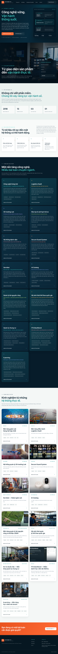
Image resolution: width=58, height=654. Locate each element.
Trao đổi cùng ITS (50, 628)
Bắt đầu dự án (19, 33)
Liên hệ (41, 2)
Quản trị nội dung (53, 651)
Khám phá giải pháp (7, 33)
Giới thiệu (23, 2)
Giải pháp (32, 643)
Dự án (37, 2)
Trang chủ (17, 2)
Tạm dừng (48, 75)
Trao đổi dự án (51, 2)
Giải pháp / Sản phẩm (30, 2)
